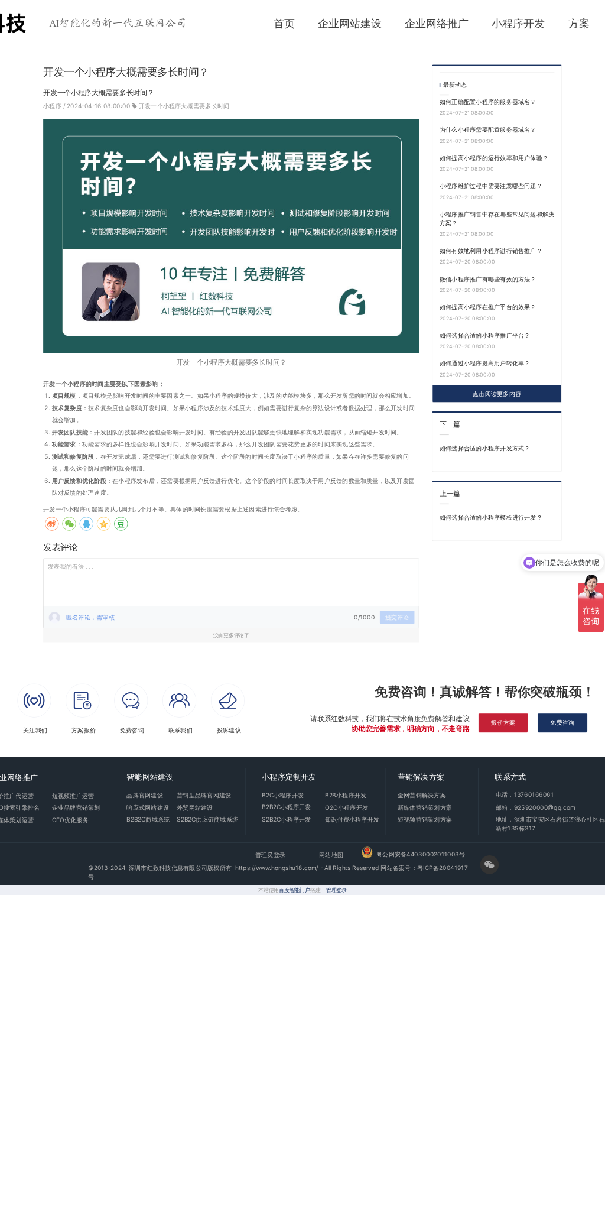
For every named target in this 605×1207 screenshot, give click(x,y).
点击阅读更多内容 (497, 393)
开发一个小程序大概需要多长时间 (184, 105)
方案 (579, 23)
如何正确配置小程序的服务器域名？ (488, 101)
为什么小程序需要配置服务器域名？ (488, 129)
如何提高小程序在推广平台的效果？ (488, 306)
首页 (284, 23)
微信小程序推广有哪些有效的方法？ (488, 278)
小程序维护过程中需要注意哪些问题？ (491, 185)
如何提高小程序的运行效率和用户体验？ (494, 157)
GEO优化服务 (70, 819)
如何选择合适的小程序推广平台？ (485, 335)
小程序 (53, 105)
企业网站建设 (350, 23)
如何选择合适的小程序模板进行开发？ (491, 516)
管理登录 (336, 890)
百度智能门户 (294, 890)
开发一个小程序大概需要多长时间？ (231, 362)
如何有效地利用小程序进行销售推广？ (491, 250)
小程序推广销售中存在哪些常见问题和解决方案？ (497, 218)
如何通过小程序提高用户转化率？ (485, 362)
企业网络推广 (437, 23)
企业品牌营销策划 (76, 807)
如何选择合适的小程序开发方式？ (485, 447)
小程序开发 (518, 23)
